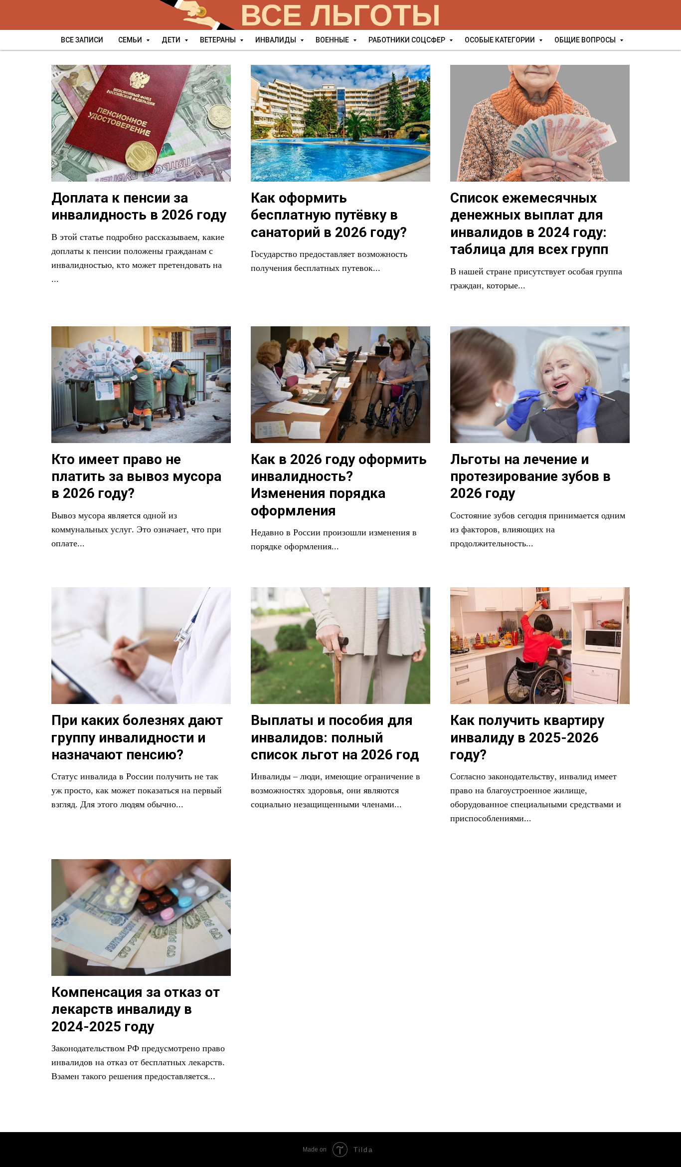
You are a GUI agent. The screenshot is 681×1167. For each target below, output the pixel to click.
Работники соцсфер (407, 40)
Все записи (82, 40)
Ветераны (218, 40)
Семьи (131, 40)
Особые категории (500, 40)
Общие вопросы (585, 40)
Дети (172, 40)
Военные (333, 40)
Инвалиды (276, 40)
